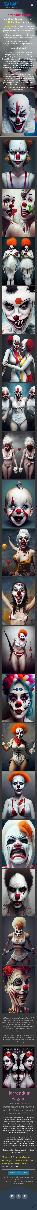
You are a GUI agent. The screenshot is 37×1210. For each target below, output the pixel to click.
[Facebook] (12, 1196)
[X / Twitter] (18, 1196)
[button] (32, 5)
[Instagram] (25, 1196)
